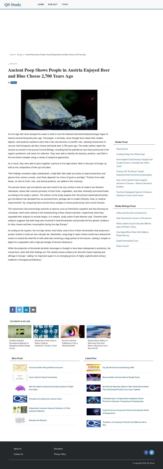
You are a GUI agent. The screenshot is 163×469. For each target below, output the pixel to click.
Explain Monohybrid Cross (127, 241)
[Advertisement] (81, 31)
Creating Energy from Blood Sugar (130, 154)
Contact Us (18, 454)
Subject (53, 4)
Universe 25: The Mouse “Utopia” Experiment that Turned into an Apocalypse (134, 173)
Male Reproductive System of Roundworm (134, 218)
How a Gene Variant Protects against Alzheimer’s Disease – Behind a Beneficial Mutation (134, 183)
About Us (18, 449)
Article (13, 82)
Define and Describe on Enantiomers (131, 213)
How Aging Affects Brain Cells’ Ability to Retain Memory (132, 233)
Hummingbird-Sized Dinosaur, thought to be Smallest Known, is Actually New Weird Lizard (134, 162)
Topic (65, 4)
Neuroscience (122, 149)
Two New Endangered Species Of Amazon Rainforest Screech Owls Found (134, 193)
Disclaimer (58, 449)
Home (41, 4)
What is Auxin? (122, 246)
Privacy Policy (60, 454)
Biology (13, 64)
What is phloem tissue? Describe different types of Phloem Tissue (133, 225)
